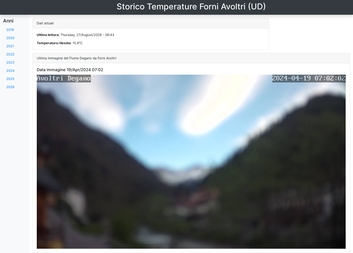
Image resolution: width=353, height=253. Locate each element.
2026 (10, 87)
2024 (10, 71)
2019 (10, 30)
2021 (10, 46)
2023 (10, 62)
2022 (10, 54)
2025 (10, 79)
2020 (10, 38)
